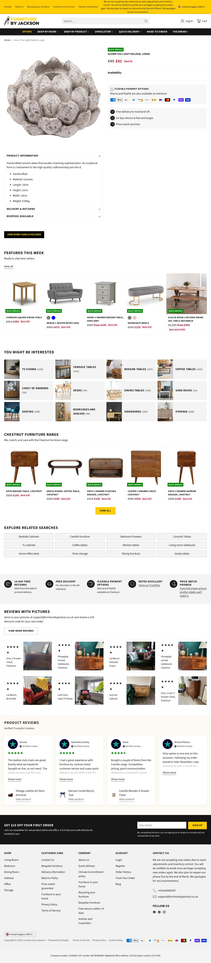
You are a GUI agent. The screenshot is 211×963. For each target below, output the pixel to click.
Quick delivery (86, 866)
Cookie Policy (116, 940)
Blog (118, 884)
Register (120, 866)
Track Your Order (125, 878)
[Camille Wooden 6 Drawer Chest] (114, 795)
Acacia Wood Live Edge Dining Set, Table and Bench (185, 319)
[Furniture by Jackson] (21, 21)
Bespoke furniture (51, 866)
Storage (8, 890)
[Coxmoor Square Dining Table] (24, 293)
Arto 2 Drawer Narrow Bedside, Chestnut (182, 493)
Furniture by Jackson (34, 940)
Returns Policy (49, 878)
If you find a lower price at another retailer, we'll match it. (193, 592)
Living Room (11, 860)
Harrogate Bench (138, 323)
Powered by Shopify (58, 940)
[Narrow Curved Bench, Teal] (62, 795)
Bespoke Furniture (89, 903)
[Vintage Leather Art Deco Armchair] (10, 795)
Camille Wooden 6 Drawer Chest (134, 793)
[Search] (146, 21)
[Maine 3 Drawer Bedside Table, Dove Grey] (105, 293)
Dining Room (11, 872)
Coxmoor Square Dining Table (24, 317)
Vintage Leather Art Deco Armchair (30, 793)
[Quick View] (40, 277)
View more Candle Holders (24, 234)
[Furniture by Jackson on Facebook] (154, 912)
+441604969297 (167, 891)
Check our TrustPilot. (149, 585)
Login (119, 860)
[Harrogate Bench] (146, 293)
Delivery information (53, 872)
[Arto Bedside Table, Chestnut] (24, 467)
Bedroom (9, 866)
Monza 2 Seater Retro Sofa (63, 323)
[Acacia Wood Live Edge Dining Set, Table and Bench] (186, 293)
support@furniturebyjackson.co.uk (178, 897)
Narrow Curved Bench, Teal (81, 793)
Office (7, 884)
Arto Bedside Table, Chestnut (24, 491)
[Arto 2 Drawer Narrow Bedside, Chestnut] (186, 467)
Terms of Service (51, 911)
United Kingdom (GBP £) (193, 7)
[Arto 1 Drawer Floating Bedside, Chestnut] (105, 467)
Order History (123, 872)
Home (7, 40)
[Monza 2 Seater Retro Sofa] (65, 293)
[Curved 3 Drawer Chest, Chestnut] (146, 467)
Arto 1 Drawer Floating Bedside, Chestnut (101, 493)
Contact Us (47, 860)
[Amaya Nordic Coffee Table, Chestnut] (65, 467)
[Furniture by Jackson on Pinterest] (159, 912)
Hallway (9, 878)
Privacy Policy (49, 904)
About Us (83, 860)
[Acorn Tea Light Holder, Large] (53, 97)
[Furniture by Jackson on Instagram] (164, 912)
